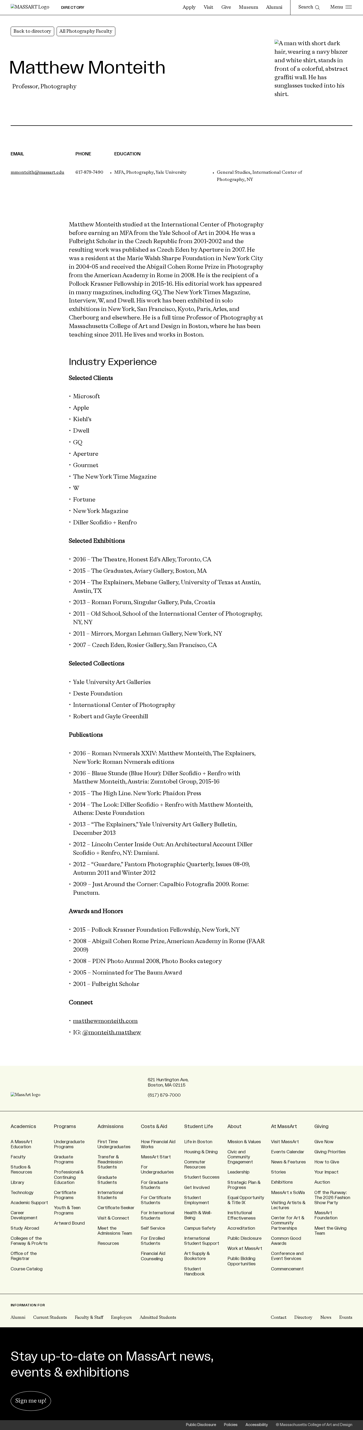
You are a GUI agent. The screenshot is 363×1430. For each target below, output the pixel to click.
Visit (208, 7)
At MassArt (284, 1126)
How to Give (326, 1162)
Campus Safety (200, 1228)
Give (226, 7)
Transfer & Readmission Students (110, 1162)
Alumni (274, 7)
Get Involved (197, 1188)
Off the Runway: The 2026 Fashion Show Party (332, 1198)
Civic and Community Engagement (240, 1157)
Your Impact (326, 1172)
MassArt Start (156, 1157)
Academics (23, 1126)
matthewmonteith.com (105, 1021)
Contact (278, 1318)
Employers (121, 1318)
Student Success (202, 1177)
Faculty (18, 1157)
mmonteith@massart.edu (37, 172)
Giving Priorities (330, 1152)
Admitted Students (158, 1318)
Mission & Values (244, 1142)
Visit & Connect (113, 1218)
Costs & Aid (154, 1126)
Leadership (238, 1172)
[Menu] (341, 7)
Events (345, 1318)
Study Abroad (25, 1228)
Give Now (324, 1142)
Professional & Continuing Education (68, 1177)
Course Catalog (27, 1269)
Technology (22, 1193)
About (234, 1126)
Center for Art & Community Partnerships (287, 1223)
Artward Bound (69, 1223)
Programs (65, 1126)
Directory (303, 1318)
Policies (231, 1425)
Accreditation (241, 1228)
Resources (108, 1243)
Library (17, 1182)
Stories (278, 1172)
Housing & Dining (201, 1152)
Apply (189, 7)
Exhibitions (282, 1182)
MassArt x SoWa (288, 1193)
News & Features (288, 1162)
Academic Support (29, 1203)
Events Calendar (287, 1152)
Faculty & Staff (89, 1318)
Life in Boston (198, 1142)
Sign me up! (30, 1401)
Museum (248, 7)
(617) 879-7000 (164, 1095)
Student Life (198, 1126)
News (325, 1318)
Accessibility (257, 1425)
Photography (58, 87)
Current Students (50, 1318)
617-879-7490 (89, 172)
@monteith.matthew (111, 1033)
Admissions (111, 1126)
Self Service (153, 1228)
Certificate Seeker (116, 1208)
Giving (321, 1126)
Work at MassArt (244, 1248)
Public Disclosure (244, 1238)
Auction (322, 1182)
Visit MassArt (285, 1142)
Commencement (287, 1269)
